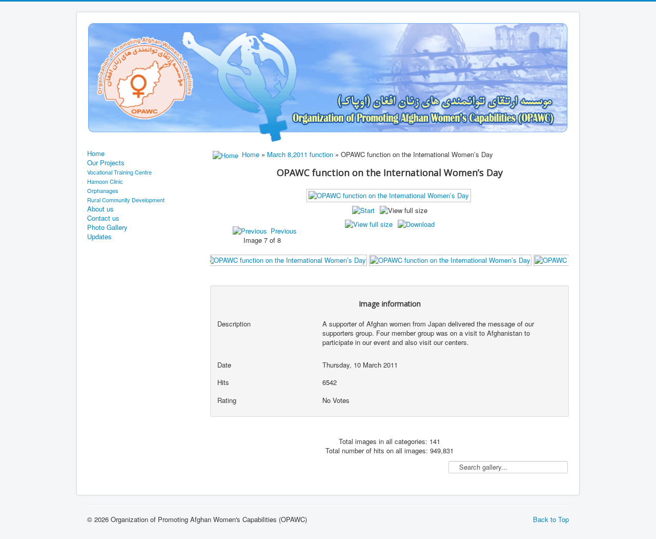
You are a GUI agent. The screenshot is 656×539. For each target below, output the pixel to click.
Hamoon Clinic (105, 181)
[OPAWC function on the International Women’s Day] (285, 259)
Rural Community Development (126, 200)
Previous (284, 231)
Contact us (103, 218)
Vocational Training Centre (119, 172)
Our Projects (106, 162)
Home (96, 153)
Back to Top (551, 519)
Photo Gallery (107, 227)
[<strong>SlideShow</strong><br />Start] (363, 210)
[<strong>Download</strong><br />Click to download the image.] (416, 224)
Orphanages (102, 190)
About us (100, 209)
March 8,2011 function (300, 154)
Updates (99, 236)
